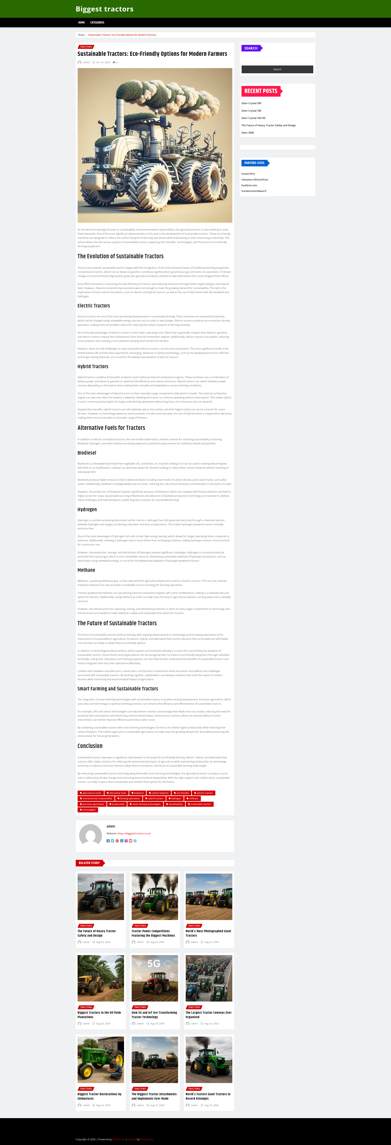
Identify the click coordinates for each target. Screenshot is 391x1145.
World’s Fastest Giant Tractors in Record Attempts (208, 1096)
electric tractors (205, 792)
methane (193, 798)
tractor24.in (248, 174)
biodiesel (139, 792)
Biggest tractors (105, 8)
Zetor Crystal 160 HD (253, 118)
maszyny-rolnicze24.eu (254, 179)
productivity (118, 804)
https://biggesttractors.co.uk (134, 833)
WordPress (118, 1139)
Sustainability (176, 804)
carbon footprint (160, 792)
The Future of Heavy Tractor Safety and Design (97, 933)
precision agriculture (93, 804)
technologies (89, 809)
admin (86, 62)
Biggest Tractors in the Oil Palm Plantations (99, 1015)
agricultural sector (92, 792)
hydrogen (176, 798)
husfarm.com (249, 185)
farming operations (130, 798)
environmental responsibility (97, 798)
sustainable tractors (201, 804)
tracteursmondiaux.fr (254, 191)
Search (251, 48)
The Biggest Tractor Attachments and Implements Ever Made (154, 1096)
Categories (97, 22)
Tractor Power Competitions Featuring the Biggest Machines (153, 933)
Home (81, 22)
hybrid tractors (155, 798)
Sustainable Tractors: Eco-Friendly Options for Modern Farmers (122, 34)
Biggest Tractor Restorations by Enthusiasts (100, 1096)
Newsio (132, 1139)
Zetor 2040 (247, 132)
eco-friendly (183, 792)
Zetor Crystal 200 (251, 103)
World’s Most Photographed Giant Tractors (208, 933)
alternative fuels (118, 792)
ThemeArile (146, 1139)
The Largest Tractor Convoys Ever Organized (209, 1015)
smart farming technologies (146, 804)
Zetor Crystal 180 (251, 110)
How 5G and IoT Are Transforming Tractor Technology (154, 1015)
